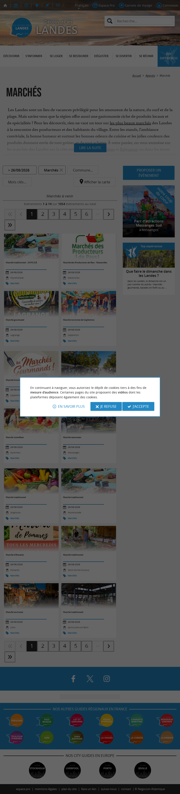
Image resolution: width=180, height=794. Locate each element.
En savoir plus (71, 406)
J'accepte (141, 406)
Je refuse (108, 406)
